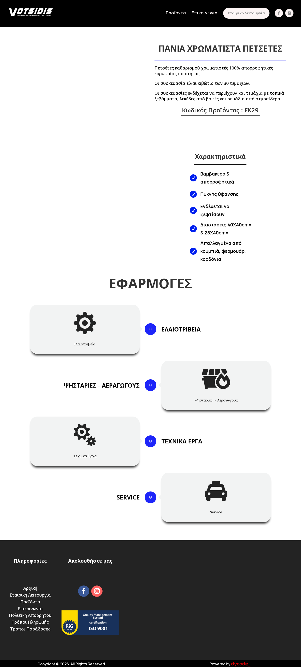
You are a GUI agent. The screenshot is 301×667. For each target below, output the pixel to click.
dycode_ (240, 664)
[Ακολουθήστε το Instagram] (97, 591)
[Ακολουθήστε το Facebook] (83, 591)
